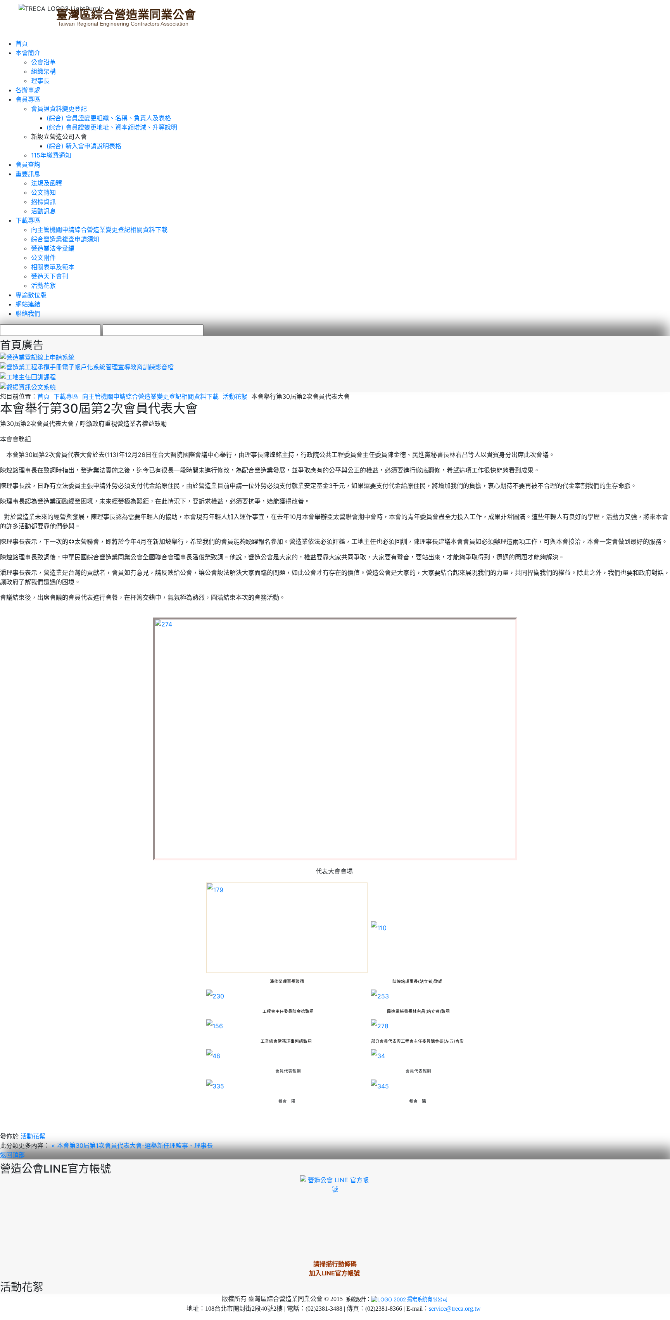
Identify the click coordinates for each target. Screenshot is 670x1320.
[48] (213, 1055)
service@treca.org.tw (455, 1308)
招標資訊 (43, 202)
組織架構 (43, 71)
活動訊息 (43, 211)
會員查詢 (28, 164)
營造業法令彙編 (52, 248)
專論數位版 (31, 295)
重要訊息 (28, 174)
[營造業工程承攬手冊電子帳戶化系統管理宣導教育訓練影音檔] (87, 366)
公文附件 (43, 257)
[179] (287, 927)
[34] (378, 1055)
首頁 (22, 43)
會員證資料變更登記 (59, 108)
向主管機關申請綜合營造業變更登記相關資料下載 (99, 230)
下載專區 (28, 220)
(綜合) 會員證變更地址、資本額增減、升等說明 (112, 127)
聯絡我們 (28, 313)
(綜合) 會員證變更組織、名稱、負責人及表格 (109, 118)
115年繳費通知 (51, 155)
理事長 (40, 81)
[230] (215, 996)
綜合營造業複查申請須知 (65, 239)
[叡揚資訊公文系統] (28, 386)
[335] (215, 1085)
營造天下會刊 (49, 276)
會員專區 (28, 99)
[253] (380, 996)
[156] (214, 1025)
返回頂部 (12, 1155)
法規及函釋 (46, 183)
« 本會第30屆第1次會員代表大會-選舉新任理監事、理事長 (132, 1145)
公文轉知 (43, 192)
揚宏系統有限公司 (427, 1299)
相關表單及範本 (52, 267)
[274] (335, 739)
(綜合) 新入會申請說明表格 (84, 146)
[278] (380, 1025)
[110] (379, 927)
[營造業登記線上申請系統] (37, 356)
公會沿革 (43, 62)
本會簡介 (28, 53)
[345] (380, 1085)
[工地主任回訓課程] (28, 376)
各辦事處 (28, 90)
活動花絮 (43, 285)
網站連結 (28, 304)
